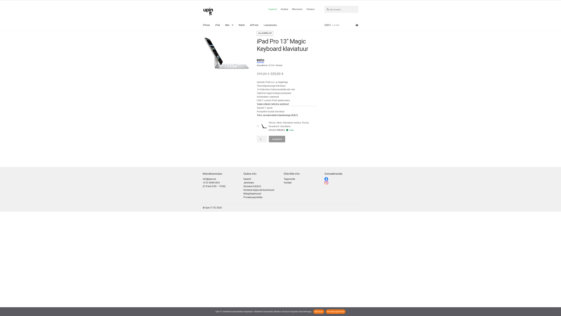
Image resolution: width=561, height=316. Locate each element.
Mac (227, 25)
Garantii (247, 179)
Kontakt (288, 182)
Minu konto (297, 9)
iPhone (206, 25)
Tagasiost (272, 9)
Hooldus (284, 9)
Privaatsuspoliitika (252, 197)
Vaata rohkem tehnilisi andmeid (273, 104)
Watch (242, 25)
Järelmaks (248, 182)
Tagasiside (289, 179)
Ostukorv (311, 9)
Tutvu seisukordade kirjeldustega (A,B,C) (277, 115)
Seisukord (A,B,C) (252, 186)
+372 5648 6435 (211, 182)
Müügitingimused (252, 193)
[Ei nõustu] (557, 311)
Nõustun (319, 311)
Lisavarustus (270, 25)
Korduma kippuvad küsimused (258, 190)
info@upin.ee (209, 179)
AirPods (254, 25)
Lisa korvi (277, 139)
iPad (217, 25)
